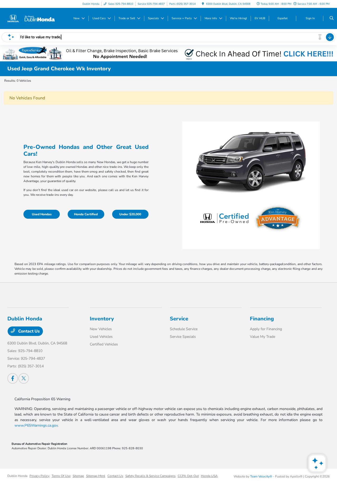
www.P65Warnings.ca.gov (36, 425)
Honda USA (209, 476)
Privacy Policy (39, 476)
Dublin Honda (17, 476)
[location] (203, 4)
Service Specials (183, 336)
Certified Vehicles (104, 344)
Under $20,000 (130, 214)
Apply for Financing (266, 328)
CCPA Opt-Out (188, 476)
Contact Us (28, 331)
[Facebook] (12, 378)
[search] (332, 18)
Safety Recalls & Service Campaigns (150, 476)
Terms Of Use (61, 476)
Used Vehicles (101, 336)
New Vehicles (101, 328)
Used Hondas (42, 214)
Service (179, 318)
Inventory (102, 318)
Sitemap (78, 476)
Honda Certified (86, 214)
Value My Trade (262, 336)
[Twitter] (23, 378)
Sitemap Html (95, 476)
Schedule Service (183, 328)
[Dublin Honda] (31, 18)
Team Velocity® (261, 476)
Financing (262, 318)
